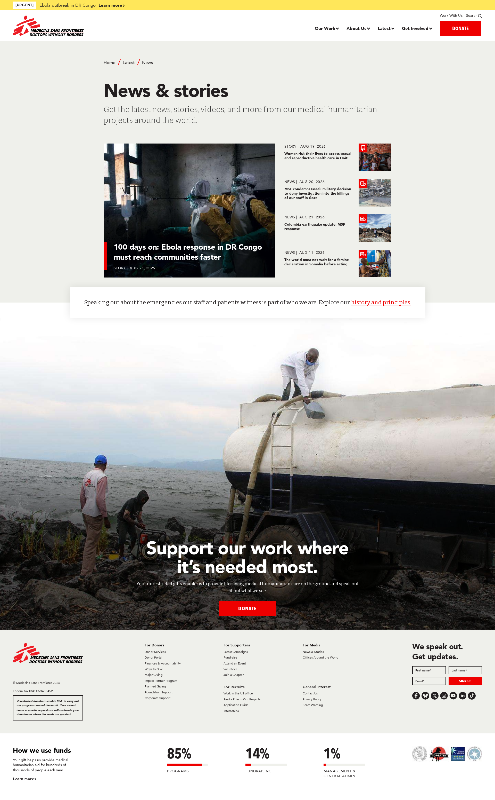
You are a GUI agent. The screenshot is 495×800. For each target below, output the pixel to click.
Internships (231, 711)
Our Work (325, 28)
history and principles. (381, 302)
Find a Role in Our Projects (242, 699)
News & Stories (313, 652)
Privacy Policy (312, 699)
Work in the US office (238, 693)
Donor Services (155, 652)
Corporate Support (157, 698)
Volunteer (230, 669)
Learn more (110, 5)
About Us (356, 28)
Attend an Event (235, 663)
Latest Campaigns (236, 652)
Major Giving (153, 675)
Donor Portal (153, 657)
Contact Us (310, 693)
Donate (247, 608)
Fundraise (230, 657)
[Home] (71, 25)
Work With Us (451, 15)
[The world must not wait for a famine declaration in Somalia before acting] (337, 263)
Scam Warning (313, 705)
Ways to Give (154, 669)
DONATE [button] (460, 28)
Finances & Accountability (163, 663)
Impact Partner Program (161, 681)
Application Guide (236, 705)
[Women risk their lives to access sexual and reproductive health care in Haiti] (337, 157)
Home (109, 62)
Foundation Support (158, 692)
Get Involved (415, 28)
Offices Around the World (320, 657)
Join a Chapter (234, 675)
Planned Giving (155, 686)
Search (471, 15)
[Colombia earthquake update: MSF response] (337, 228)
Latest (384, 28)
